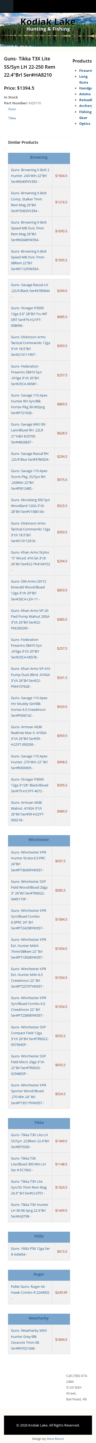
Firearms (87, 70)
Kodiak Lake (48, 21)
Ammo (85, 94)
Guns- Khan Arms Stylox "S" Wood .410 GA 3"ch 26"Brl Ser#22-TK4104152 (30, 558)
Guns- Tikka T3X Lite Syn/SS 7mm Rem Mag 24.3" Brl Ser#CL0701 (29, 1187)
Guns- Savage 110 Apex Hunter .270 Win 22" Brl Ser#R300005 (29, 762)
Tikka (12, 118)
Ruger (39, 1274)
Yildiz (39, 1236)
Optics (84, 123)
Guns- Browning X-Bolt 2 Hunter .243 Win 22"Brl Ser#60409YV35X (30, 175)
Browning (38, 157)
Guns (12, 109)
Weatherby (39, 1318)
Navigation (6, 6)
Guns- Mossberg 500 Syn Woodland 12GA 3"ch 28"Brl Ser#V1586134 (30, 505)
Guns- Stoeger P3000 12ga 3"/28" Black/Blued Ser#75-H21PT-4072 (29, 785)
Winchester (39, 839)
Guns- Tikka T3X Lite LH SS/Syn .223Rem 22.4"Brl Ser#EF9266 (30, 1140)
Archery (86, 105)
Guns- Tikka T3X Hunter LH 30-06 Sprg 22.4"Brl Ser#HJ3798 (29, 1210)
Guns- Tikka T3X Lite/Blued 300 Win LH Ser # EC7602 (28, 1164)
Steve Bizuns (55, 1439)
